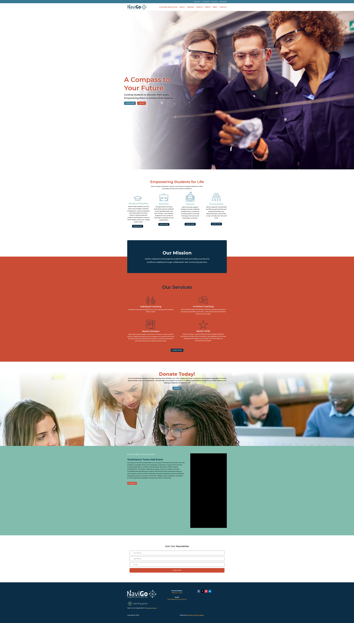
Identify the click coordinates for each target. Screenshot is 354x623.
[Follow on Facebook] (198, 591)
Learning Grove (151, 608)
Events (207, 7)
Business (223, 1)
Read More (132, 483)
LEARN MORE (130, 103)
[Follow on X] (202, 591)
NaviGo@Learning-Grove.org (177, 599)
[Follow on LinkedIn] (209, 591)
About (182, 7)
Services (190, 7)
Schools (214, 1)
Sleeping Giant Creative (196, 615)
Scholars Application (168, 7)
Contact (223, 7)
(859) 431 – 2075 (177, 592)
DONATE (141, 103)
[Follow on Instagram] (206, 591)
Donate (199, 7)
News (215, 7)
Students (206, 1)
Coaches (197, 1)
